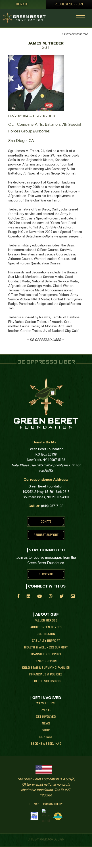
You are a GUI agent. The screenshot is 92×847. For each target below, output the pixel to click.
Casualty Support (46, 640)
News (46, 723)
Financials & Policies (46, 674)
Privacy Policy (53, 804)
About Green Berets (46, 627)
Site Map (33, 804)
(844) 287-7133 (52, 506)
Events (46, 710)
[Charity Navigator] (34, 816)
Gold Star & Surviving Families (46, 667)
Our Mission (46, 634)
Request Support (69, 4)
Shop (46, 730)
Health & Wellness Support (46, 647)
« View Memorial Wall (75, 33)
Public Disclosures (46, 681)
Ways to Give (46, 703)
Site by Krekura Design (46, 839)
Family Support (46, 661)
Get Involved (46, 716)
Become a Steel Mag (46, 743)
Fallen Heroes (46, 620)
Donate (22, 4)
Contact (45, 737)
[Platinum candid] (46, 816)
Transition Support (46, 654)
